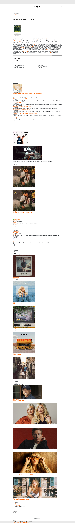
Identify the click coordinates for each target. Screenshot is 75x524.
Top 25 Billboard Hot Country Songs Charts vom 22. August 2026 (23, 188)
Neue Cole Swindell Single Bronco (18, 400)
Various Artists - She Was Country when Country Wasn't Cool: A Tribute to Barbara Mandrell (27, 93)
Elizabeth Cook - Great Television (18, 329)
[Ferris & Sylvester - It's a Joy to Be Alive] (24, 367)
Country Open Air (15, 220)
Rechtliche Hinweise (23, 522)
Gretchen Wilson (16, 40)
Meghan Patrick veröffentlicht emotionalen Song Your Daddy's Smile (24, 474)
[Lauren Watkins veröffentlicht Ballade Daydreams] (35, 487)
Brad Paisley (22, 47)
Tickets (16, 230)
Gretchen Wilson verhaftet (17, 102)
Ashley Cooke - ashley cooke (17, 303)
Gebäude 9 (14, 241)
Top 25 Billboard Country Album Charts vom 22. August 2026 (22, 212)
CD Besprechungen (16, 277)
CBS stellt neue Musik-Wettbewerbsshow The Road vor (21, 98)
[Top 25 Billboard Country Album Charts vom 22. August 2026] (24, 200)
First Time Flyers (15, 232)
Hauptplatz (14, 222)
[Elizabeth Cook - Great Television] (24, 316)
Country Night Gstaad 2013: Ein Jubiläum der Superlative (21, 117)
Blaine (46, 38)
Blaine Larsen (39, 25)
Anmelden (15, 82)
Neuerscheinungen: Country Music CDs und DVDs (21, 160)
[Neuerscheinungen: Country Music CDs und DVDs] (27, 152)
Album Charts (15, 211)
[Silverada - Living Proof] (24, 342)
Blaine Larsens (35, 44)
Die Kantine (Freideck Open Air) (17, 227)
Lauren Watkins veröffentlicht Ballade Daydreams (21, 499)
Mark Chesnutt (50, 37)
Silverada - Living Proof (17, 354)
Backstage (14, 234)
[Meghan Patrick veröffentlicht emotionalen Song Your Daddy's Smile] (35, 462)
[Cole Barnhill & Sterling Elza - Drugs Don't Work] (20, 137)
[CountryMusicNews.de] (36, 6)
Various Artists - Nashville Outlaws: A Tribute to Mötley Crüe (21, 109)
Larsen (47, 49)
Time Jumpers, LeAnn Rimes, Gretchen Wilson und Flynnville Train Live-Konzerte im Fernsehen (26, 113)
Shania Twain (26, 39)
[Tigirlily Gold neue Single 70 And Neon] (35, 413)
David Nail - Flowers (16, 278)
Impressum (28, 522)
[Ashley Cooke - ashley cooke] (24, 291)
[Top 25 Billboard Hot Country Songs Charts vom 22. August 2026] (24, 176)
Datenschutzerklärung (16, 522)
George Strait (19, 41)
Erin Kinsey (14, 225)
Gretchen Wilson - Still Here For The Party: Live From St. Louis (22, 106)
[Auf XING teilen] (16, 24)
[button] (28, 11)
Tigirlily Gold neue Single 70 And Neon (19, 425)
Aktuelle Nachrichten (16, 399)
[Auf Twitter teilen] (15, 24)
